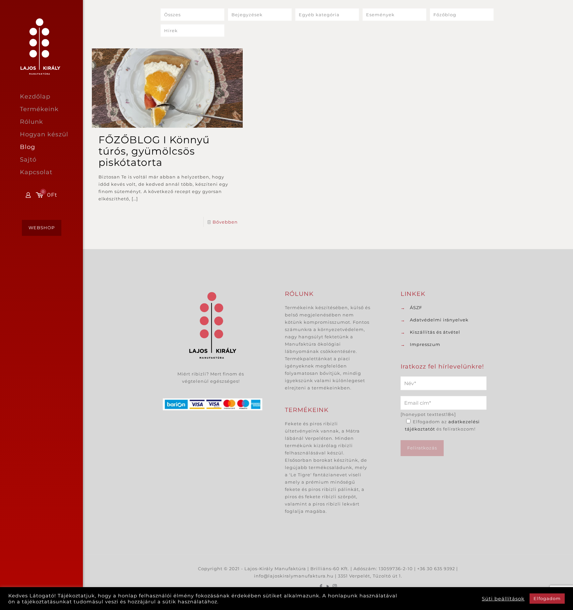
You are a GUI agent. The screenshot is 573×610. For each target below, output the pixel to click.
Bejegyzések (247, 14)
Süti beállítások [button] (503, 599)
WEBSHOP (42, 227)
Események (380, 14)
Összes (172, 14)
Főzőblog (444, 14)
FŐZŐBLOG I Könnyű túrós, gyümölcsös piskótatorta (154, 151)
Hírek (171, 30)
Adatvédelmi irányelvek (439, 319)
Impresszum (425, 344)
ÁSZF (416, 307)
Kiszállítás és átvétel (435, 332)
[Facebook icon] (321, 586)
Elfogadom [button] (547, 598)
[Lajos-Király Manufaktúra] (51, 46)
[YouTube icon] (328, 586)
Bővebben (225, 222)
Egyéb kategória (319, 14)
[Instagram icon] (335, 586)
